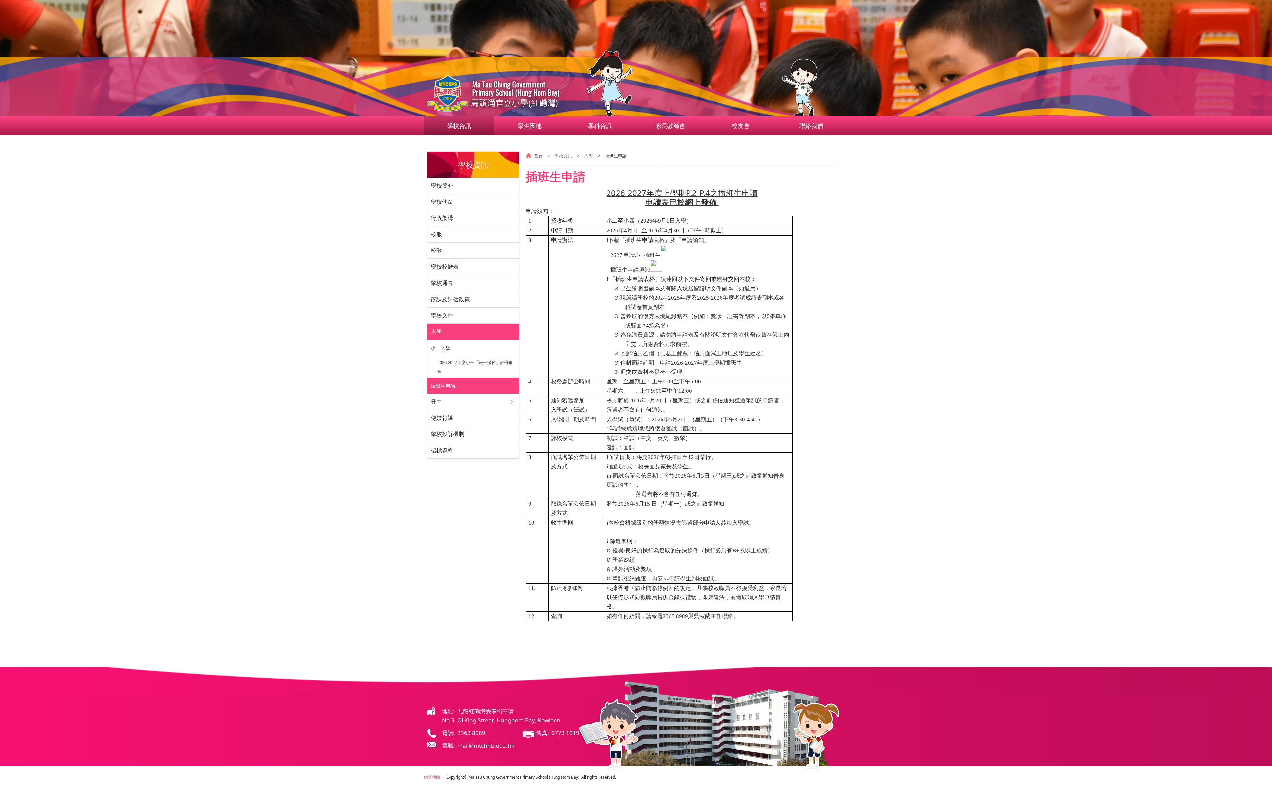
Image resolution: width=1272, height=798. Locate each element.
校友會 (741, 126)
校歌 (436, 250)
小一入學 (440, 348)
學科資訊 (600, 126)
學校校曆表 (445, 266)
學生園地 (530, 126)
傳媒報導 (442, 418)
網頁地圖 (432, 777)
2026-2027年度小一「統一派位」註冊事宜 (475, 366)
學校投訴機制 (447, 434)
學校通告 (442, 283)
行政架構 (442, 218)
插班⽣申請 (443, 385)
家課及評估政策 (450, 299)
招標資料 (442, 450)
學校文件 (442, 315)
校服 (436, 234)
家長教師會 (670, 126)
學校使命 (442, 201)
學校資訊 (459, 126)
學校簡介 (442, 185)
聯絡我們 (811, 126)
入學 (588, 156)
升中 (436, 401)
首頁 (538, 156)
